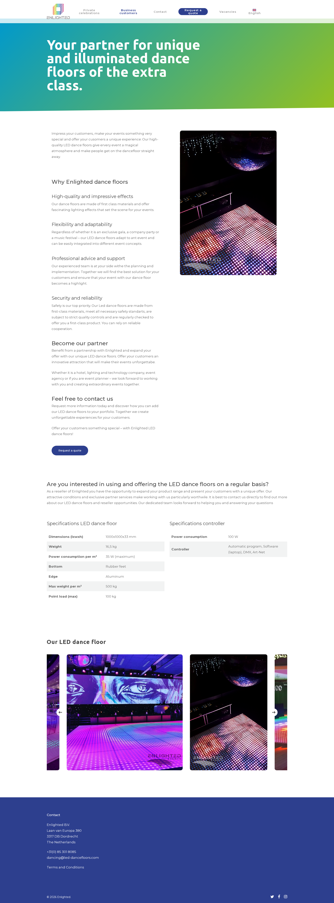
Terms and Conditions (65, 867)
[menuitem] (254, 11)
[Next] (274, 712)
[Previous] (60, 712)
